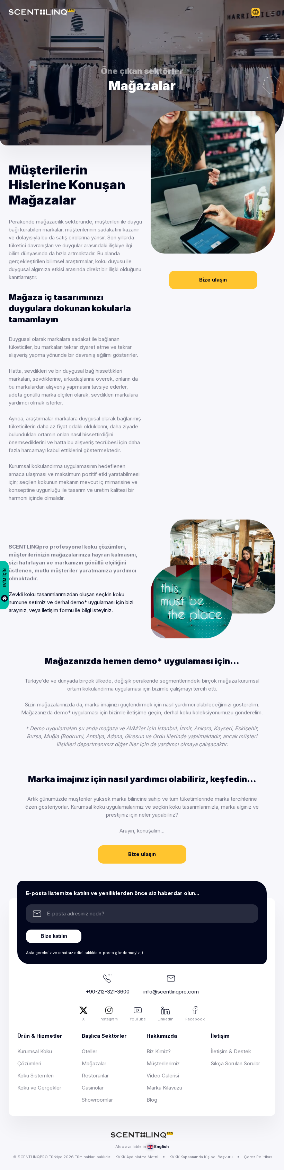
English (161, 1146)
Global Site (255, 12)
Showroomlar (97, 1099)
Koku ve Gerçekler (39, 1087)
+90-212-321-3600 (108, 991)
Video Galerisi (163, 1075)
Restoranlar (95, 1075)
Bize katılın (54, 936)
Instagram (108, 1019)
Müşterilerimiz (163, 1063)
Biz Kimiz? (159, 1051)
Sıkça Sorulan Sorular (235, 1063)
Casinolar (93, 1087)
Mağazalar (94, 1063)
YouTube (138, 1019)
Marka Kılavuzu (164, 1087)
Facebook (195, 1019)
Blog (152, 1099)
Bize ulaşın (213, 279)
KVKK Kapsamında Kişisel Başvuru (201, 1156)
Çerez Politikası (259, 1156)
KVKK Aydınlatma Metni (136, 1156)
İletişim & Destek (231, 1051)
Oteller (89, 1051)
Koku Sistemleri (35, 1075)
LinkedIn (166, 1019)
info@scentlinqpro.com (171, 991)
